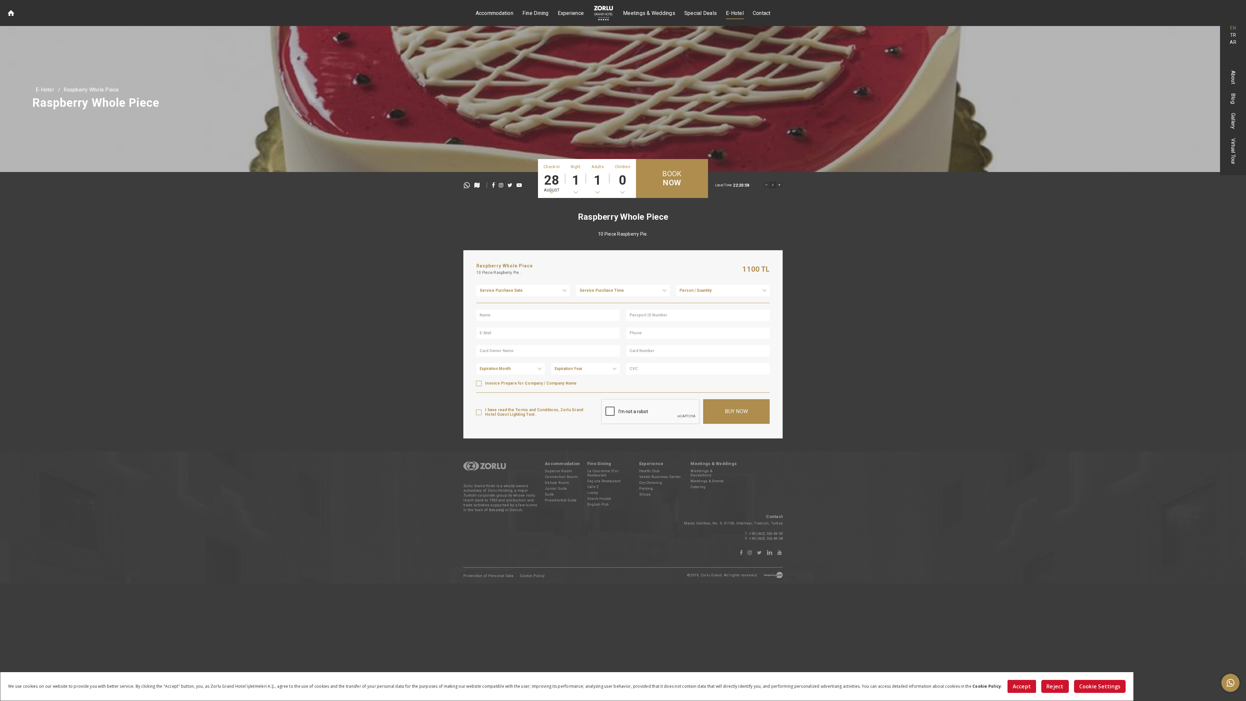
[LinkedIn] (769, 553)
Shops (645, 494)
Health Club (649, 471)
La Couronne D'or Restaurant (603, 473)
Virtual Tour (1233, 151)
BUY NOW (736, 411)
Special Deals (700, 13)
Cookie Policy (532, 576)
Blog (1233, 98)
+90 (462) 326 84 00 (766, 534)
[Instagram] (750, 553)
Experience (571, 13)
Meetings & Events (707, 481)
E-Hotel (735, 13)
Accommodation (494, 13)
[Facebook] (741, 553)
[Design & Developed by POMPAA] (773, 577)
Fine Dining (535, 13)
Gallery (1233, 121)
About (1233, 77)
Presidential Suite (561, 500)
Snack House (599, 499)
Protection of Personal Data (488, 576)
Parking (646, 488)
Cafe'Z (593, 487)
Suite (549, 494)
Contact (762, 13)
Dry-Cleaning (650, 483)
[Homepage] (11, 13)
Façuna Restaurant (603, 481)
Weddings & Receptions (701, 473)
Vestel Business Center (660, 477)
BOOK (671, 178)
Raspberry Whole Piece (91, 90)
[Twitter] (759, 553)
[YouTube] (779, 553)
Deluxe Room (557, 483)
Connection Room (561, 477)
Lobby (592, 493)
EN (1233, 28)
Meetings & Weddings (649, 13)
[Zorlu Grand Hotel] (603, 13)
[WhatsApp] (1230, 683)
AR (1233, 42)
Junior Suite (556, 488)
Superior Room (558, 471)
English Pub (598, 504)
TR (1233, 35)
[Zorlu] (484, 470)
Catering (697, 487)
